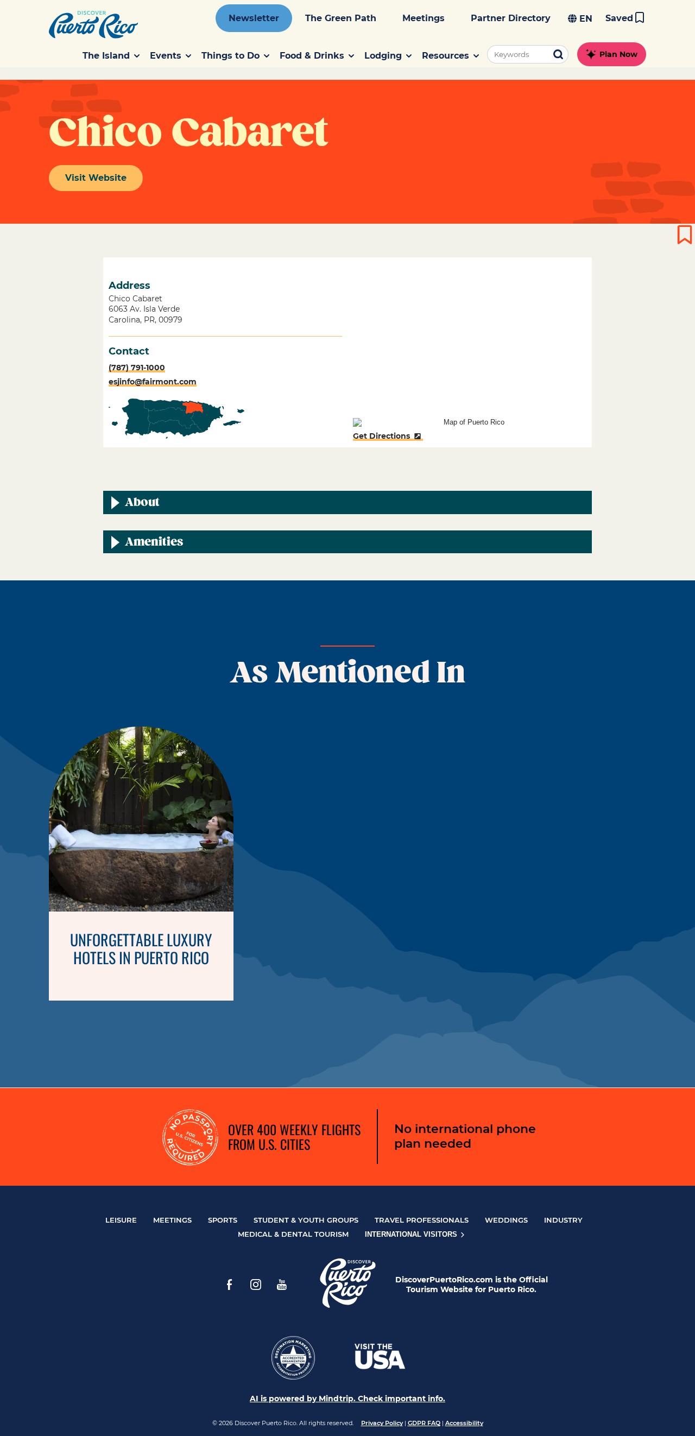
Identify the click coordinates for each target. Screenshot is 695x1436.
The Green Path (340, 18)
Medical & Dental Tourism (293, 1234)
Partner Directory (511, 18)
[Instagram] (255, 1284)
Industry (563, 1220)
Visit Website (96, 178)
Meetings (423, 18)
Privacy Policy (382, 1423)
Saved (619, 18)
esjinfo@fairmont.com (153, 382)
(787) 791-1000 (137, 367)
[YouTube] (281, 1284)
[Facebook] (229, 1284)
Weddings (506, 1220)
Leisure (121, 1220)
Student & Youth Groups (306, 1220)
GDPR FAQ (424, 1423)
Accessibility (464, 1423)
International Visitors (412, 1234)
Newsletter (254, 18)
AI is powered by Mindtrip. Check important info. (347, 1398)
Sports (222, 1220)
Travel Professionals (422, 1220)
